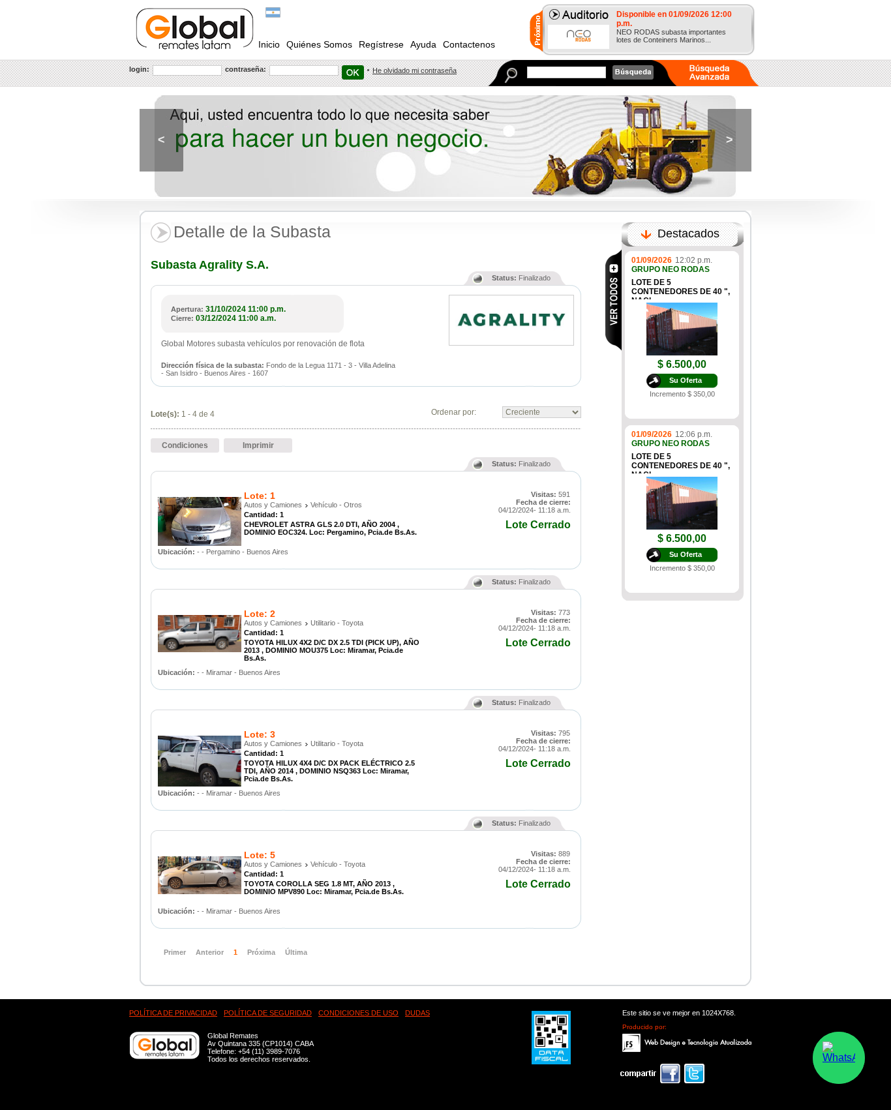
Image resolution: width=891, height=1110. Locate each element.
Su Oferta (685, 380)
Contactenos (469, 44)
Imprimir (258, 445)
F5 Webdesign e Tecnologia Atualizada (687, 1043)
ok (353, 72)
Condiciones (185, 445)
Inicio (269, 44)
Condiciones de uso (358, 1013)
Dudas (417, 1013)
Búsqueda (633, 72)
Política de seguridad (268, 1013)
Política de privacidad (173, 1013)
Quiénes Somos (319, 44)
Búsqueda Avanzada (717, 73)
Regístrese (381, 44)
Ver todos (613, 300)
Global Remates (195, 29)
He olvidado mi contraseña (414, 70)
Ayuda (423, 44)
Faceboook (650, 1073)
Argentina (272, 12)
